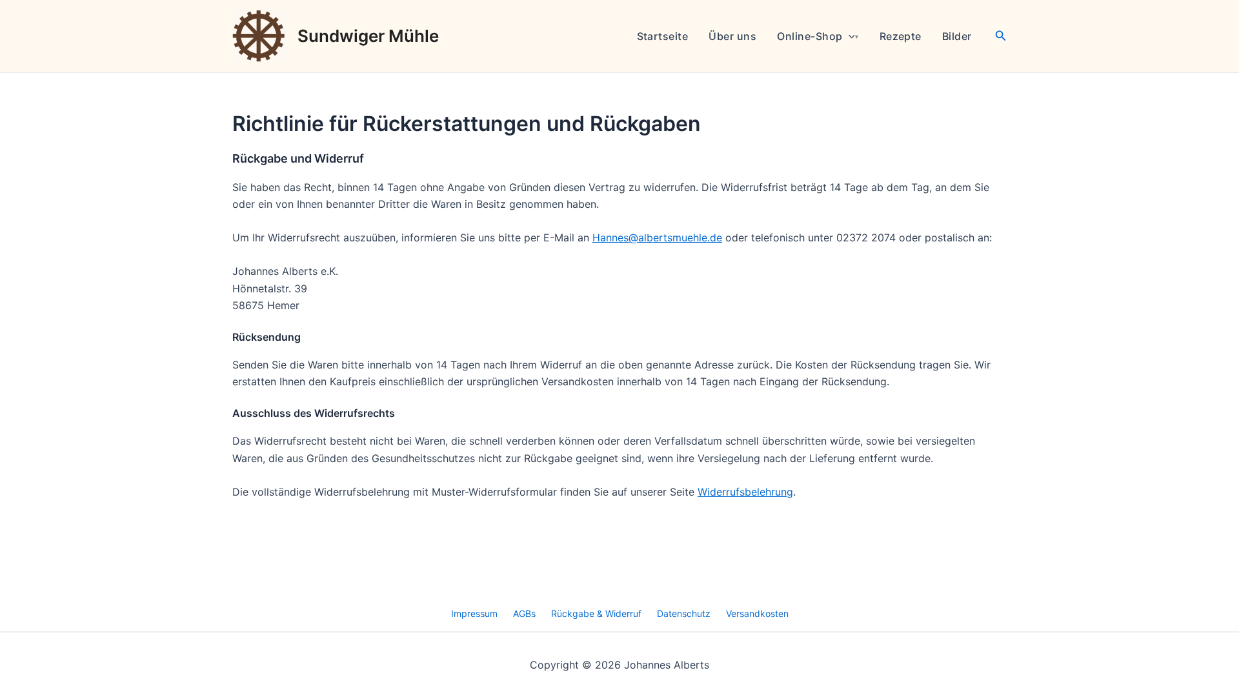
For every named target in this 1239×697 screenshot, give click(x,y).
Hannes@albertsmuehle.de (657, 237)
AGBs (524, 613)
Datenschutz (683, 613)
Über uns (732, 36)
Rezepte (901, 36)
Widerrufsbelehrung (745, 491)
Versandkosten (757, 613)
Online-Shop (809, 36)
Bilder (957, 36)
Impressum (474, 613)
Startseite (663, 36)
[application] (848, 36)
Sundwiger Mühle (368, 36)
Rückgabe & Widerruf (596, 613)
